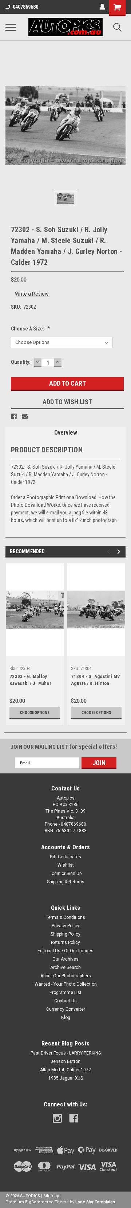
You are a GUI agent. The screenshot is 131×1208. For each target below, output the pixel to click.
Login (54, 873)
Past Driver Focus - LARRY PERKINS (66, 1053)
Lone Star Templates (95, 1202)
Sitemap (51, 1195)
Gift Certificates (65, 856)
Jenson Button (65, 1061)
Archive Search (65, 967)
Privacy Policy (65, 925)
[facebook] (73, 1118)
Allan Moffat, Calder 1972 (65, 1069)
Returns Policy (65, 942)
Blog (65, 1017)
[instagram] (57, 1118)
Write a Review (32, 294)
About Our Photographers (65, 975)
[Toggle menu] (10, 27)
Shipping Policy (65, 934)
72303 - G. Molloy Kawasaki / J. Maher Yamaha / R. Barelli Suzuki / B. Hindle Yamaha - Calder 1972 (32, 680)
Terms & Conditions (65, 917)
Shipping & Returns (65, 881)
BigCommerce (39, 1202)
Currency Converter (65, 1009)
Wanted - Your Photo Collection (66, 984)
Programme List (65, 992)
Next (120, 551)
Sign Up (74, 873)
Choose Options (34, 713)
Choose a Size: (30, 329)
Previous (109, 551)
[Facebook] (14, 416)
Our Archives (65, 959)
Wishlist (65, 865)
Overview (65, 432)
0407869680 (25, 7)
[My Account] (102, 7)
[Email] (25, 416)
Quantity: (21, 362)
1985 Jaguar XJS (65, 1078)
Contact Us (65, 1000)
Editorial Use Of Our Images (65, 950)
